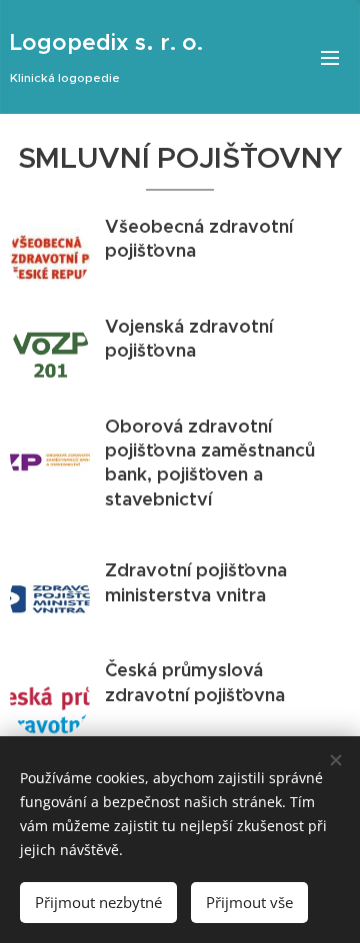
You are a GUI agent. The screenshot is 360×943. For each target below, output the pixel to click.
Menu (330, 57)
